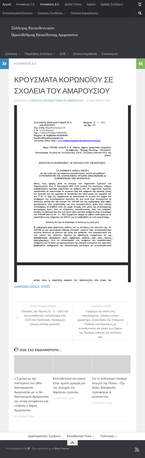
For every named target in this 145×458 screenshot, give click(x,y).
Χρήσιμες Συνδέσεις (50, 13)
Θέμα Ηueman (62, 448)
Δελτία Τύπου (73, 4)
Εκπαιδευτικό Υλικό (79, 436)
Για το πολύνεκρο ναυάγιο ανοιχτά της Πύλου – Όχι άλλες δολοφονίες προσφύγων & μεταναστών (109, 387)
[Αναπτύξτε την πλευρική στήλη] (4, 63)
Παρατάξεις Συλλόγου (38, 53)
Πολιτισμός (107, 436)
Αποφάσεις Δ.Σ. (50, 4)
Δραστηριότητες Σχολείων (44, 436)
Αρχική (6, 4)
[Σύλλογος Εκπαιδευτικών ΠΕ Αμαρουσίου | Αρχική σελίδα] (45, 29)
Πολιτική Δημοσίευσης (84, 13)
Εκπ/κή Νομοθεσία (85, 53)
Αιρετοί (91, 4)
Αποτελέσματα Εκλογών (17, 13)
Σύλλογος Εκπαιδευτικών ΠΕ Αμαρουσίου (56, 100)
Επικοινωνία (110, 53)
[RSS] (137, 449)
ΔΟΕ (63, 53)
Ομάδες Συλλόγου (111, 4)
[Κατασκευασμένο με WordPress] (29, 448)
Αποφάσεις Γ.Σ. (25, 4)
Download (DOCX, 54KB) (32, 286)
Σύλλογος (11, 53)
